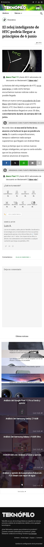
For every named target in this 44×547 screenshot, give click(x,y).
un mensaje (33, 533)
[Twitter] (33, 2)
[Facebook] (36, 2)
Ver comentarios (14, 214)
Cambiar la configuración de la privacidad (28, 544)
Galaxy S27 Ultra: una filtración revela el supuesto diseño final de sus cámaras (25, 383)
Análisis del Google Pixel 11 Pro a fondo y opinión (25, 366)
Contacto (39, 538)
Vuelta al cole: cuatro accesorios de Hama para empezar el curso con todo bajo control (24, 351)
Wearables (11, 20)
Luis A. (40, 42)
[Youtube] (38, 2)
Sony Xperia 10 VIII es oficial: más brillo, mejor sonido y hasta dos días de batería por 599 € (26, 343)
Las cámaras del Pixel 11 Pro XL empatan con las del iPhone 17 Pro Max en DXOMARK (26, 359)
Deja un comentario (22, 257)
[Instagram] (41, 2)
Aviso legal (24, 538)
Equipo (32, 538)
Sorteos (16, 538)
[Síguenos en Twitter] (6, 246)
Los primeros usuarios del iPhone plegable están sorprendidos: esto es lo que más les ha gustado (25, 375)
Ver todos (21, 491)
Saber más (33, 80)
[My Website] (13, 246)
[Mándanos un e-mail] (9, 246)
